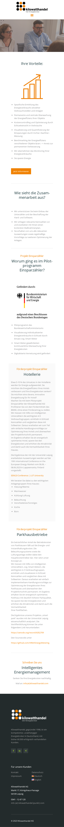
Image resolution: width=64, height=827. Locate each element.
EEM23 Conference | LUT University (27, 475)
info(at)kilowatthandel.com (35, 683)
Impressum (16, 776)
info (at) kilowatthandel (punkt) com (27, 803)
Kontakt (14, 772)
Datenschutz (37, 772)
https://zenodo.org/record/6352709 (27, 632)
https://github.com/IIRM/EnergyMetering (30, 642)
